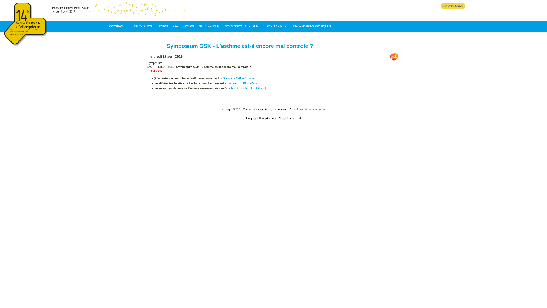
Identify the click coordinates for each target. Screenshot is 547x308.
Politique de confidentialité (309, 109)
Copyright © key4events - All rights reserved (273, 118)
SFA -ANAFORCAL (453, 5)
